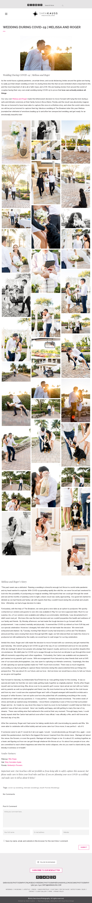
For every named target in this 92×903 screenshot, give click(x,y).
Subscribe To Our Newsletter (46, 870)
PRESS (34, 889)
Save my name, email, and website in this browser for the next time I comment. (37, 841)
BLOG (83, 889)
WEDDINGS (9, 889)
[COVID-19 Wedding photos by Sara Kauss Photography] (16, 142)
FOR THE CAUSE (64, 889)
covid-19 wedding (15, 788)
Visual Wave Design (67, 901)
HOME (50, 891)
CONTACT (32, 891)
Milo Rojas (12, 759)
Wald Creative (30, 901)
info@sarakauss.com (52, 885)
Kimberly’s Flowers (14, 765)
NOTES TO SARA (75, 889)
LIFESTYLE (26, 889)
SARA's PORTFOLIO (43, 889)
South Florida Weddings (49, 788)
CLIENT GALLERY (41, 891)
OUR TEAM (54, 889)
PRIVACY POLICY (59, 891)
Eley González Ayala (13, 762)
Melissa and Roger (19, 99)
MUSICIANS (17, 889)
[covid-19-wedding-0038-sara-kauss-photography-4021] (16, 533)
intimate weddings (31, 788)
